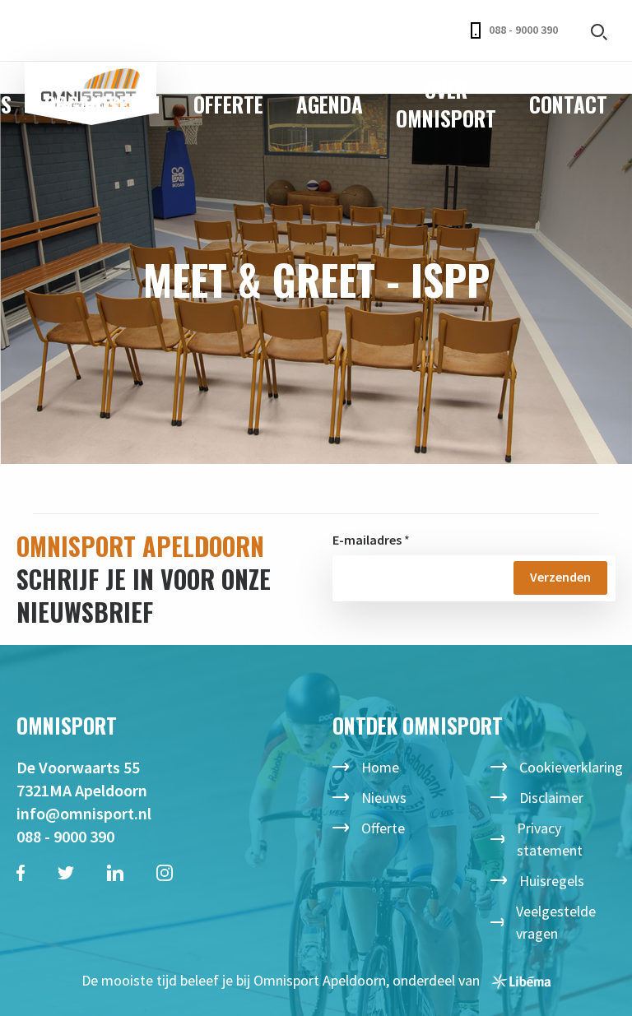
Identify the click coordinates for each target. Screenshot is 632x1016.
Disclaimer (551, 797)
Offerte (228, 104)
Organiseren (102, 104)
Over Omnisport (446, 103)
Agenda (329, 104)
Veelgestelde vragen (556, 922)
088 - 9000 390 (523, 29)
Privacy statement (550, 839)
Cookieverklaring (571, 767)
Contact (568, 104)
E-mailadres (367, 539)
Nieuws (384, 797)
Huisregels (551, 880)
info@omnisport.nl (83, 813)
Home (380, 767)
